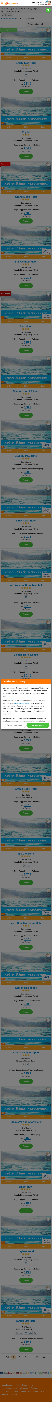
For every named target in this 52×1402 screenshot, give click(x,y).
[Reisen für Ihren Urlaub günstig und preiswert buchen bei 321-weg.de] (11, 4)
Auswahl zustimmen (14, 725)
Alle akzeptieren (38, 725)
